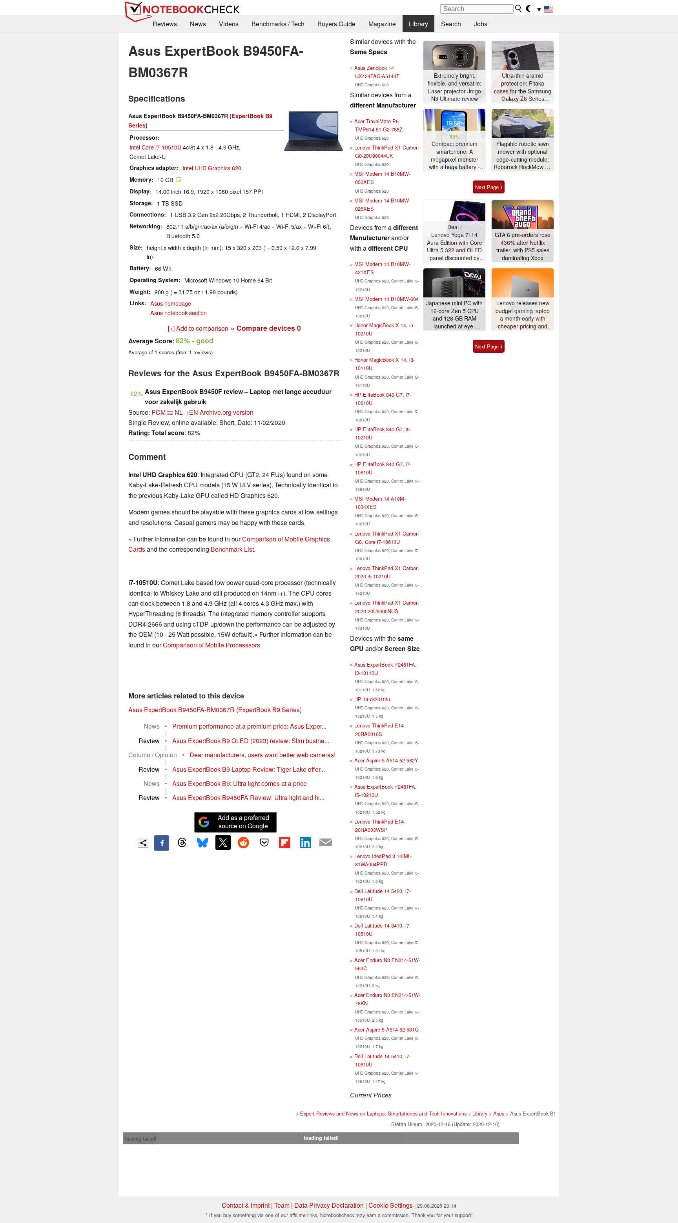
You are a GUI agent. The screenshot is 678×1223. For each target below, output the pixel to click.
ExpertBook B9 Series (269, 709)
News (198, 23)
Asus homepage (170, 303)
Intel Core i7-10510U (155, 147)
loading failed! (141, 1138)
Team (282, 1205)
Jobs (480, 23)
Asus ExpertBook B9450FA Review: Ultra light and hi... (248, 797)
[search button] (518, 9)
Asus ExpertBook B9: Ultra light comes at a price (239, 783)
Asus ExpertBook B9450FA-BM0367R (181, 709)
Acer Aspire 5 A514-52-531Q (386, 1029)
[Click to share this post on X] (222, 842)
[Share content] (143, 843)
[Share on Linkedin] (305, 842)
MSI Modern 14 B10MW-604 (386, 299)
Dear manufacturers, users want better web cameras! (262, 754)
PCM (158, 412)
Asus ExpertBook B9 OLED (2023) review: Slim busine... (250, 740)
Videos (229, 23)
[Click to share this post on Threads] (182, 842)
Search (451, 23)
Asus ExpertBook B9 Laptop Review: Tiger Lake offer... (248, 769)
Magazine (382, 23)
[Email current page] (325, 842)
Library (418, 23)
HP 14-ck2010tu (372, 699)
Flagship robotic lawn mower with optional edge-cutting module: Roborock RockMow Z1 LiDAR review (523, 155)
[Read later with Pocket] (264, 842)
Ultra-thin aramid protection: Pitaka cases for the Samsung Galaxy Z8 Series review (522, 87)
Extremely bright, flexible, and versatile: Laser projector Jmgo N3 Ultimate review (454, 87)
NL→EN (186, 412)
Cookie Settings (390, 1205)
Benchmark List (232, 549)
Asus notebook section (178, 312)
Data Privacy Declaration (329, 1205)
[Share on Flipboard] (284, 842)
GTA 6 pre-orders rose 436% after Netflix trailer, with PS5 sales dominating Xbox (522, 246)
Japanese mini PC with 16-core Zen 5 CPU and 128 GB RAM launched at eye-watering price (454, 314)
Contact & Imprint (246, 1205)
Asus (498, 1113)
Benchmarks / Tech (278, 23)
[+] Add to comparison (198, 328)
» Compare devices (266, 328)
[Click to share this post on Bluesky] (202, 842)
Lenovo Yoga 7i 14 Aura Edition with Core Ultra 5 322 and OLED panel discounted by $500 (454, 246)
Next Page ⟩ (488, 187)
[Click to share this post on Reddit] (243, 842)
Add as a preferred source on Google (243, 821)
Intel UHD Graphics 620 (211, 168)
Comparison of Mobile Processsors (211, 644)
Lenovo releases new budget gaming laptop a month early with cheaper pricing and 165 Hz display (523, 314)
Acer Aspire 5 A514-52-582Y (386, 760)
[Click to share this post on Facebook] (161, 842)
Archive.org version (226, 412)
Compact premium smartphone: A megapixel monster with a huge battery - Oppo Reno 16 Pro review (454, 155)
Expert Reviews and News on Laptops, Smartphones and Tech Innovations (383, 1113)
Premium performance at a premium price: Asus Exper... (249, 726)
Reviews (165, 23)
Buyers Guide (336, 23)
